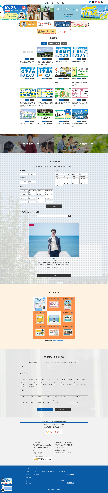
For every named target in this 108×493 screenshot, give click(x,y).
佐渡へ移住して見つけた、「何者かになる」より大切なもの (54, 263)
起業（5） (23, 198)
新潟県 (23, 379)
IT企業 (52, 267)
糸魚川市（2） (58, 185)
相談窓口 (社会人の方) (61, 471)
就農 (48, 396)
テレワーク (27, 474)
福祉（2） (39, 194)
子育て (48, 402)
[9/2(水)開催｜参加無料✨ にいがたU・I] (54, 304)
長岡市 (70, 382)
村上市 (36, 379)
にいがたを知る (36, 471)
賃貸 (32, 399)
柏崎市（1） (66, 183)
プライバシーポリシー (54, 486)
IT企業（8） (23, 190)
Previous (26, 12)
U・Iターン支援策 (61, 480)
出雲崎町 (84, 382)
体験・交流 (24, 405)
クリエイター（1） (49, 198)
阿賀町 (76, 379)
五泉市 (83, 379)
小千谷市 (77, 382)
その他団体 (31, 386)
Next (81, 12)
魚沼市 (23, 384)
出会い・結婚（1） (23, 182)
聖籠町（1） (74, 174)
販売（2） (39, 202)
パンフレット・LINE (61, 481)
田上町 (43, 382)
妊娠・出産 (41, 402)
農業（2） (31, 194)
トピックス (63, 43)
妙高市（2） (82, 183)
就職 (32, 396)
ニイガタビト (53, 469)
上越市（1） (74, 183)
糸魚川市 (84, 384)
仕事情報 (51, 43)
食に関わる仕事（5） (48, 195)
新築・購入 (41, 399)
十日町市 (44, 384)
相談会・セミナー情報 (45, 471)
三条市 (56, 382)
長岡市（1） (74, 178)
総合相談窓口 (28, 471)
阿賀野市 (71, 379)
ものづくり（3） (32, 198)
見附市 (63, 382)
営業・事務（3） (32, 202)
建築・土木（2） (24, 202)
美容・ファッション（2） (40, 198)
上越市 (70, 384)
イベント (57, 43)
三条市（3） (58, 178)
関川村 (43, 379)
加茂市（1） (82, 176)
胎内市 (50, 379)
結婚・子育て (25, 402)
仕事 (23, 396)
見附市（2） (66, 178)
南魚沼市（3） (75, 181)
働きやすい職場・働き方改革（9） (32, 191)
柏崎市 (56, 384)
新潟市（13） (58, 176)
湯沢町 (36, 384)
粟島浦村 (31, 379)
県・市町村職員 (28, 483)
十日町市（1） (58, 183)
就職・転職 (48, 267)
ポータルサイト (77, 399)
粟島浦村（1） (67, 174)
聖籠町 (63, 379)
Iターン (55, 267)
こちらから (37, 450)
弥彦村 (36, 382)
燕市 (30, 382)
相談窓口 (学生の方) (61, 472)
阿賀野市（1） (83, 174)
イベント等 (41, 405)
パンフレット (77, 396)
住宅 (23, 399)
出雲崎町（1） (58, 181)
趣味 (57, 267)
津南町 (50, 384)
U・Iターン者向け (26, 370)
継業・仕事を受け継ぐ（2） (48, 191)
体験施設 (33, 405)
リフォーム (49, 399)
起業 (40, 396)
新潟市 (23, 382)
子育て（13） (31, 181)
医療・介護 (57, 396)
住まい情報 (35, 472)
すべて (44, 43)
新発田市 (57, 379)
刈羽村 (63, 384)
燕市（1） (66, 176)
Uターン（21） (24, 174)
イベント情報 (45, 469)
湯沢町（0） (82, 181)
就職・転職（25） (24, 194)
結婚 (32, 402)
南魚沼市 (31, 384)
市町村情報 (77, 469)
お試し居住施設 (36, 474)
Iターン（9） (31, 174)
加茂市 (50, 382)
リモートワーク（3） (40, 191)
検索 (69, 216)
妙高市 (76, 384)
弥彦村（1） (74, 176)
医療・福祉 (27, 481)
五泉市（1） (58, 174)
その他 (64, 396)
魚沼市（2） (66, 181)
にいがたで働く (29, 469)
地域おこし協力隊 (28, 477)
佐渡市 (60, 267)
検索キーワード (52, 471)
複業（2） (47, 202)
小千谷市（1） (83, 178)
